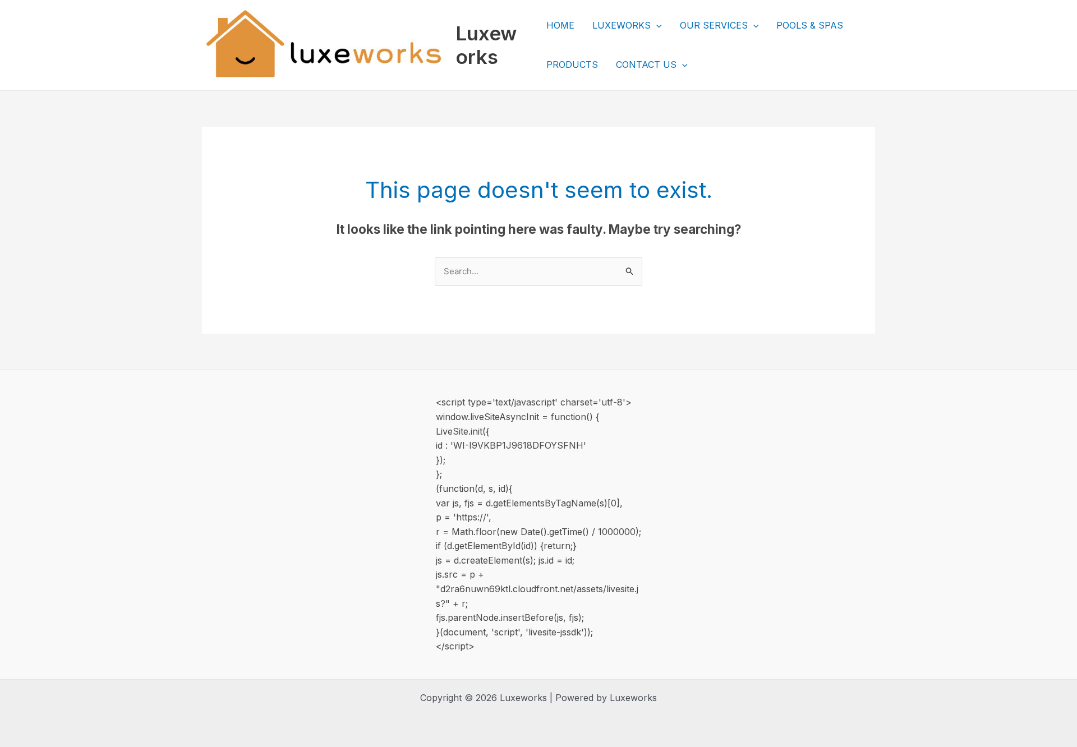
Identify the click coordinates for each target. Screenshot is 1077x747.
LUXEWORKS (621, 25)
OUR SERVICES (714, 25)
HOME (560, 25)
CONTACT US (646, 64)
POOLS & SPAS (809, 25)
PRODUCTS (572, 64)
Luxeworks (486, 44)
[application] (656, 25)
